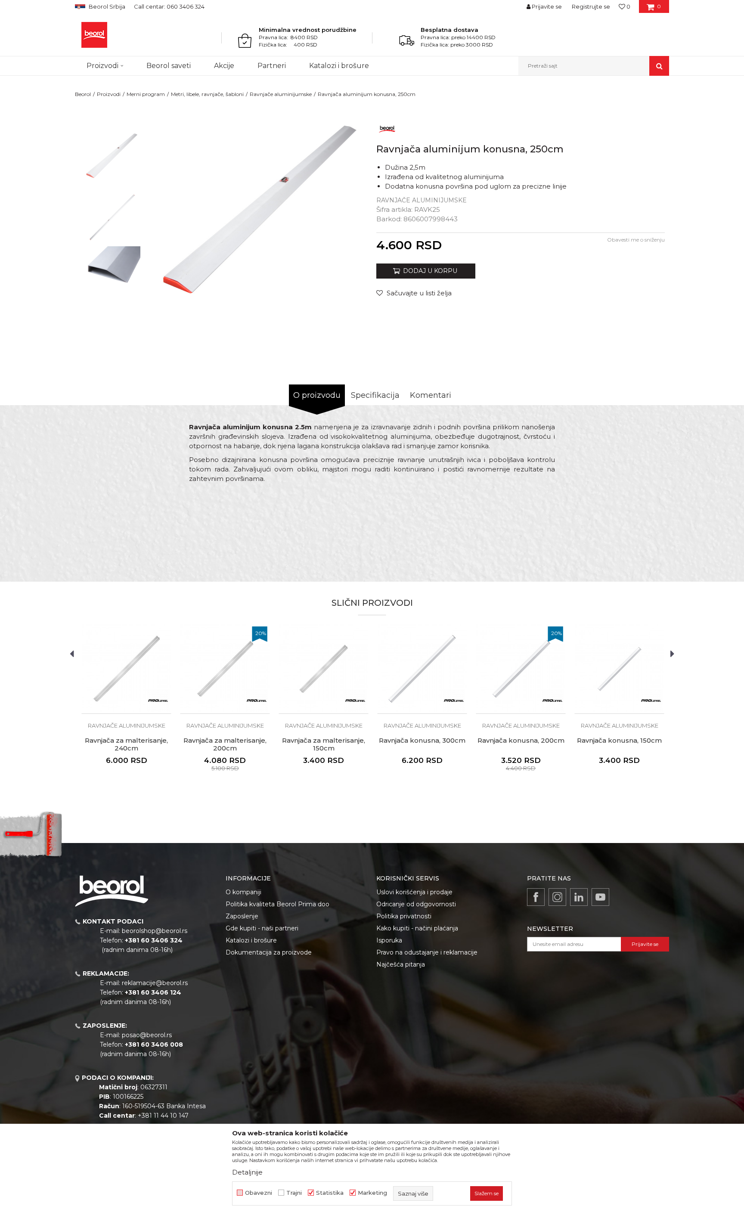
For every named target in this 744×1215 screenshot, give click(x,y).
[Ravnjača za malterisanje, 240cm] (126, 668)
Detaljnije (247, 1172)
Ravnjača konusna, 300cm (422, 740)
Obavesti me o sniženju (636, 239)
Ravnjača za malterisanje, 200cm (225, 744)
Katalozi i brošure (251, 940)
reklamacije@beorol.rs (155, 983)
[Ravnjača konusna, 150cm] (619, 668)
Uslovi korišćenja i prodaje (414, 892)
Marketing (372, 1193)
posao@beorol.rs (147, 1035)
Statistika (330, 1193)
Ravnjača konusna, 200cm (520, 740)
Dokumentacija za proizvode (269, 952)
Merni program (146, 94)
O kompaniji (243, 892)
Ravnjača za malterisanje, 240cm (126, 744)
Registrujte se (591, 6)
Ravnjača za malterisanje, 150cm (323, 744)
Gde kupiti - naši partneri (262, 928)
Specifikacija (375, 395)
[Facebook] (535, 897)
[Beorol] (94, 35)
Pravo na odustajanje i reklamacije (426, 952)
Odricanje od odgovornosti (416, 904)
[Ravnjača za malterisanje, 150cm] (323, 668)
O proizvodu (317, 395)
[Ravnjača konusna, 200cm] (520, 668)
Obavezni (258, 1193)
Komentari (430, 395)
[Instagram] (557, 897)
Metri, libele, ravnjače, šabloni (207, 94)
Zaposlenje (242, 916)
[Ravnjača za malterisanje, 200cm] (225, 668)
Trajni (294, 1193)
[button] (593, 65)
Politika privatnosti (403, 916)
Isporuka (389, 940)
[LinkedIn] (578, 897)
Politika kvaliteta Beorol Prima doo (277, 904)
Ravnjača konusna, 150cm (619, 740)
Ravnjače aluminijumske (281, 94)
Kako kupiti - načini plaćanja (417, 928)
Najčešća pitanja (400, 964)
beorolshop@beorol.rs (154, 931)
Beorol (83, 94)
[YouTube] (600, 897)
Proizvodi (109, 94)
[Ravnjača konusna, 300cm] (422, 668)
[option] (112, 160)
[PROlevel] (158, 700)
